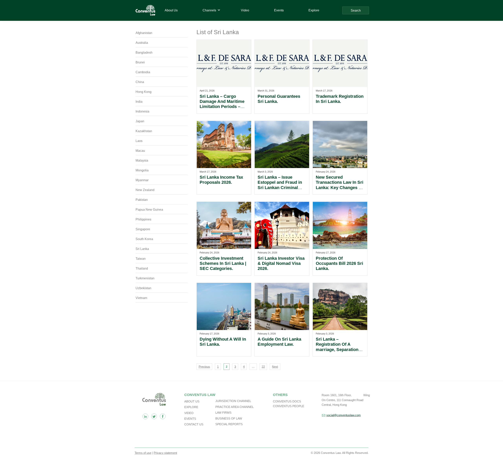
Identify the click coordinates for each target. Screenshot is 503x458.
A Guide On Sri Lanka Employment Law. (279, 342)
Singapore (143, 229)
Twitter (154, 416)
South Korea (144, 239)
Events (190, 418)
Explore (191, 407)
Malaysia (142, 160)
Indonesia (142, 111)
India (139, 101)
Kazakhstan (144, 131)
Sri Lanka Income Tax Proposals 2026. (221, 180)
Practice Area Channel (234, 407)
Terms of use (143, 452)
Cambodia (143, 72)
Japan (140, 121)
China (140, 82)
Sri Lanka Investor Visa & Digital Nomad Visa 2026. (281, 263)
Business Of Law (228, 418)
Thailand (142, 268)
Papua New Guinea (149, 209)
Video (189, 413)
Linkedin (145, 416)
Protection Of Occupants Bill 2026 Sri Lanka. (339, 263)
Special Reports (229, 424)
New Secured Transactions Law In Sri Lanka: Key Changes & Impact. (339, 185)
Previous (204, 366)
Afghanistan (144, 33)
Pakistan (142, 199)
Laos (139, 141)
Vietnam (141, 298)
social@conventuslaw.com (343, 415)
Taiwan (141, 258)
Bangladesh (144, 52)
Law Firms (223, 412)
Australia (142, 42)
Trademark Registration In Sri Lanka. (339, 99)
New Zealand (145, 190)
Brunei (140, 62)
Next (275, 366)
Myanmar (142, 180)
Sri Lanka (142, 248)
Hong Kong (143, 91)
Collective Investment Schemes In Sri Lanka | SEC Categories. (223, 263)
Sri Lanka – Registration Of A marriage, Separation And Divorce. (337, 347)
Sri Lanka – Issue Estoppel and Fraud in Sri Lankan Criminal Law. (280, 185)
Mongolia (142, 170)
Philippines (143, 219)
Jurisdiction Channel (233, 401)
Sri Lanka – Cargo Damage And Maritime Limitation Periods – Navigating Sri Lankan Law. (222, 107)
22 (263, 366)
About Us (191, 401)
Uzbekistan (143, 288)
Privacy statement (165, 452)
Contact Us (193, 424)
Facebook (163, 416)
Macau (140, 150)
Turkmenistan (145, 278)
